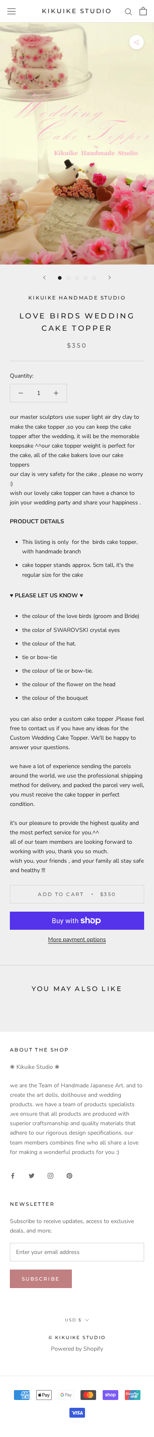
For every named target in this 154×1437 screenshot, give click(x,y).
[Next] (109, 277)
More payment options (77, 939)
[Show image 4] (85, 278)
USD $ (73, 1320)
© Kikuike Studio (77, 1337)
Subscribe (41, 1279)
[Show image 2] (68, 278)
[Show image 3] (77, 278)
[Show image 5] (94, 278)
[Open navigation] (11, 11)
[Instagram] (50, 1175)
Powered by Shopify (77, 1349)
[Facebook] (13, 1175)
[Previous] (44, 277)
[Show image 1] (60, 278)
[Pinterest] (69, 1175)
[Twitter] (31, 1175)
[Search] (128, 11)
